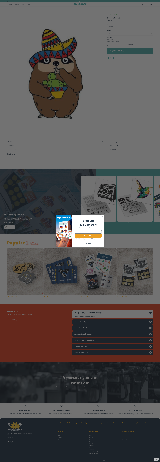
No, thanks (88, 243)
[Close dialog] (103, 217)
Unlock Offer (88, 236)
